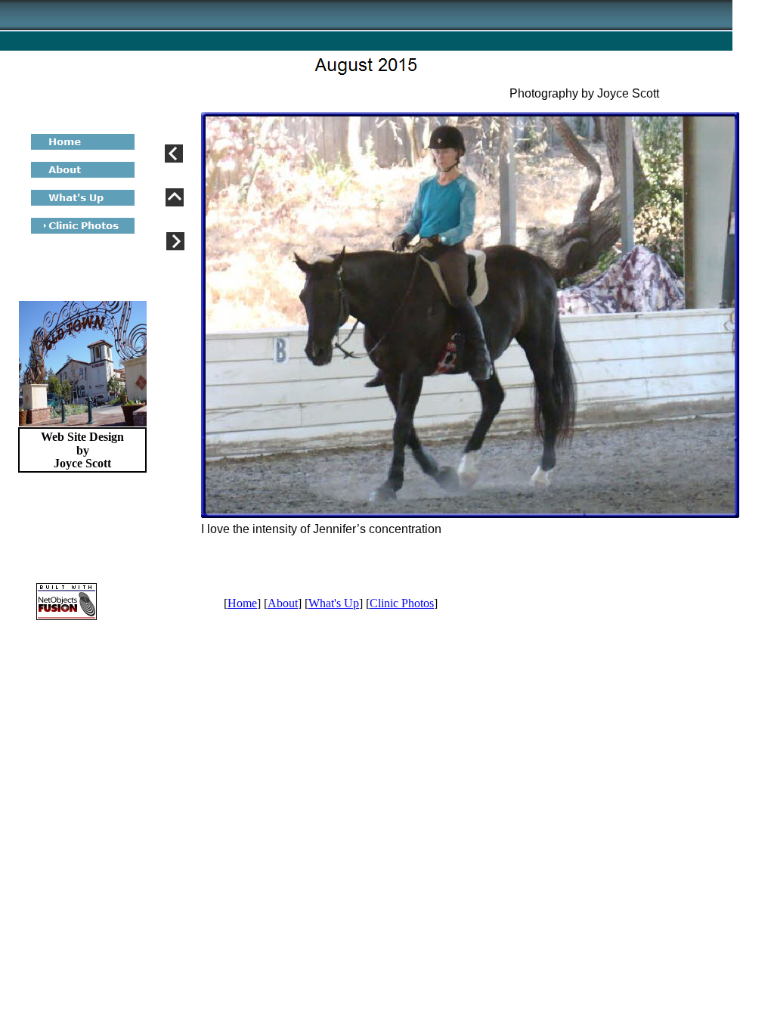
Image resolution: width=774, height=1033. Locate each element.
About (283, 603)
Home (242, 603)
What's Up (333, 603)
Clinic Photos (402, 603)
